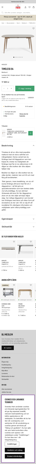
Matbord (24, 23)
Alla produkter (11, 23)
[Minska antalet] (4, 88)
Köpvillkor (5, 370)
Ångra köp (5, 362)
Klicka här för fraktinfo (24, 115)
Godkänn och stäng (14, 450)
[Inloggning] (25, 7)
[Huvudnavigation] (6, 7)
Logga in (31, 97)
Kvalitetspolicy (6, 365)
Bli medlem (7, 348)
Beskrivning (7, 145)
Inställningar (12, 444)
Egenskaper (7, 219)
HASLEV (4, 64)
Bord (18, 23)
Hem (3, 23)
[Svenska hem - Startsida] (18, 6)
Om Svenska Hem (7, 395)
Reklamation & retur (8, 376)
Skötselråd (7, 226)
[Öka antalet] (11, 88)
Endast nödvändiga (14, 456)
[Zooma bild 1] (18, 43)
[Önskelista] (29, 7)
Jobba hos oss (6, 392)
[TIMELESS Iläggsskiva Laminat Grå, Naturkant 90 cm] (30, 133)
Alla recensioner (7, 389)
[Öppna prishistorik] (9, 315)
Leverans (5, 373)
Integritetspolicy (7, 367)
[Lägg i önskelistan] (33, 28)
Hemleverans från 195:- (18, 1)
